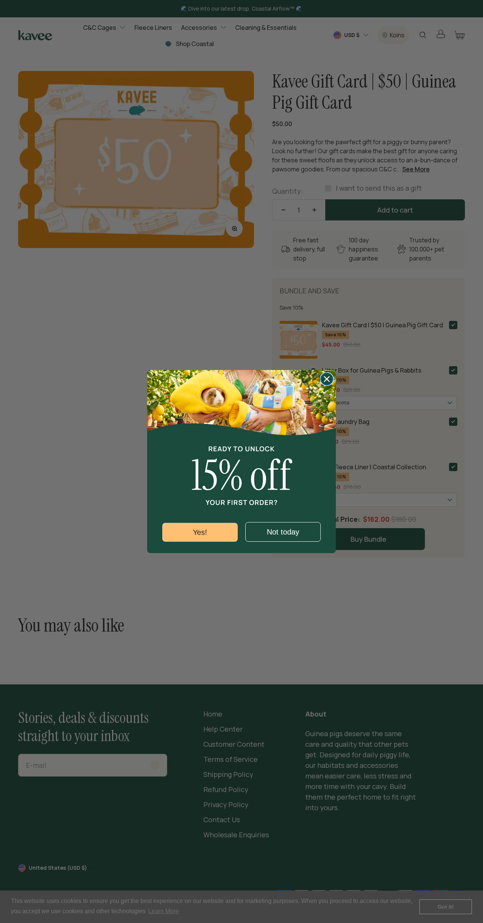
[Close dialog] (327, 379)
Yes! (200, 532)
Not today (283, 532)
